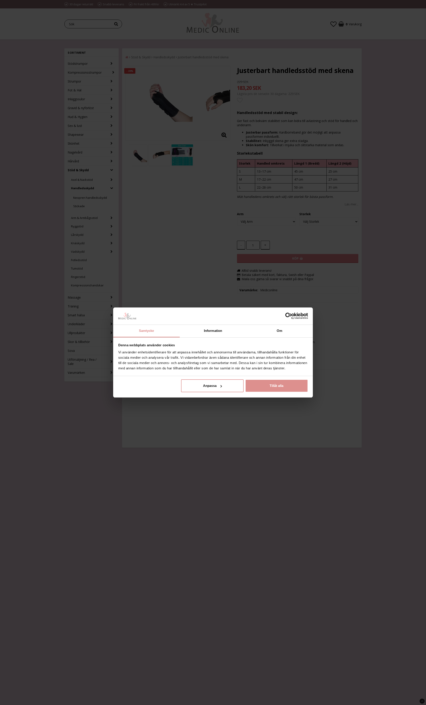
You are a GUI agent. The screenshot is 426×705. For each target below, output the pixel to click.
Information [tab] (213, 331)
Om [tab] (279, 331)
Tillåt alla (276, 386)
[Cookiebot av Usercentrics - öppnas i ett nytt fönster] (288, 316)
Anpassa (210, 386)
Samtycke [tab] (146, 331)
